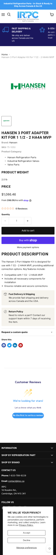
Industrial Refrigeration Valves (23, 161)
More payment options (28, 247)
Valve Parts (13, 164)
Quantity (5, 214)
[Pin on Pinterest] (20, 345)
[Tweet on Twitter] (9, 345)
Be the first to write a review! (28, 415)
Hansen (13, 142)
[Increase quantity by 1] (28, 221)
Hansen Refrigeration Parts (21, 157)
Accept (26, 532)
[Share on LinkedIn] (15, 345)
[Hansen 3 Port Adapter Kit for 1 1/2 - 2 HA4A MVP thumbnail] (6, 121)
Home (4, 54)
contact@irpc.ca (16, 481)
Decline (26, 540)
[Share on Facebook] (3, 345)
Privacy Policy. (26, 525)
